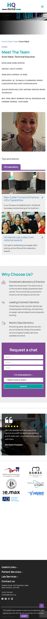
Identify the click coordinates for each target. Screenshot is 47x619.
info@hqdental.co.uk (9, 598)
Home (4, 41)
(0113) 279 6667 (7, 595)
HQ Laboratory (11, 166)
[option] (23, 436)
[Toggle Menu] (42, 6)
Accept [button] (24, 616)
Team (10, 41)
